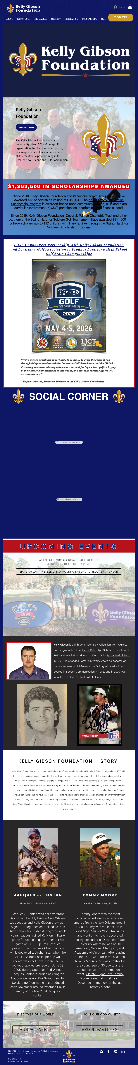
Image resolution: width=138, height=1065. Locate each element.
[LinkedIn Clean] (123, 1051)
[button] (9, 19)
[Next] (130, 594)
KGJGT (52, 208)
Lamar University (90, 660)
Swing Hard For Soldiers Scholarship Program (87, 225)
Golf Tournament (77, 219)
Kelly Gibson (61, 645)
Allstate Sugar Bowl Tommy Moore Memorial (101, 976)
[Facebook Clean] (108, 1051)
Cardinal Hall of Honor (88, 677)
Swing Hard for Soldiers (48, 219)
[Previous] (8, 594)
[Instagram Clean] (101, 1051)
